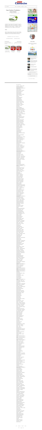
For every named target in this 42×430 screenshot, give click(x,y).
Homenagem (18, 247)
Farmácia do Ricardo (19, 215)
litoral (21, 280)
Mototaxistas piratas (19, 298)
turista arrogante (19, 405)
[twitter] (6, 6)
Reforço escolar (19, 379)
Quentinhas (23, 372)
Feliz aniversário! (22, 221)
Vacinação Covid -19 (19, 409)
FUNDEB (22, 229)
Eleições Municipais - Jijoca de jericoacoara (20, 196)
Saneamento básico (22, 385)
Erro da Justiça (18, 204)
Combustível (18, 158)
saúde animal (18, 387)
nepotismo (23, 302)
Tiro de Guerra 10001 (19, 398)
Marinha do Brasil (19, 284)
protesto (21, 370)
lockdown (18, 282)
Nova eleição (20, 306)
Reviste (22, 382)
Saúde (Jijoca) (20, 386)
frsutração (18, 228)
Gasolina (18, 233)
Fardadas (18, 214)
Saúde (17, 386)
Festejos (22, 223)
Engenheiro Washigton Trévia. (20, 202)
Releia (22, 380)
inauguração (22, 257)
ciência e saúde (18, 155)
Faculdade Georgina (19, 209)
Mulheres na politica (19, 300)
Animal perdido (18, 104)
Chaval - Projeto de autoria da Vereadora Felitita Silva (20, 151)
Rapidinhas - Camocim (19, 375)
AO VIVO (21, 105)
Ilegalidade (22, 250)
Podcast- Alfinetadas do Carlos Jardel (20, 339)
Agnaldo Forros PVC (19, 94)
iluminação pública (19, 253)
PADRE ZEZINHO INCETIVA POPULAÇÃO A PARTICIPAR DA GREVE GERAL (33, 58)
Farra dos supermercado (19, 219)
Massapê (17, 285)
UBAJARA (22, 405)
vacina (24, 407)
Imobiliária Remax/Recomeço (20, 255)
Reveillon (18, 382)
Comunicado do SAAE (19, 159)
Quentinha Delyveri (19, 372)
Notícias (22, 305)
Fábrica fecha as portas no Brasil (20, 208)
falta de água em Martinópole (20, 211)
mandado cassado (19, 283)
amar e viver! (18, 103)
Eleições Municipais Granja (20, 197)
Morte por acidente (19, 293)
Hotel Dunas (18, 249)
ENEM (20, 199)
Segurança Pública (22, 388)
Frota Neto (22, 227)
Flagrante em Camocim (19, 226)
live (23, 280)
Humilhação (21, 249)
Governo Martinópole (19, 242)
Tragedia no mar (21, 400)
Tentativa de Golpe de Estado (20, 396)
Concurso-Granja (19, 163)
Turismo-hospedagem (21, 404)
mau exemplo (20, 285)
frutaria (21, 228)
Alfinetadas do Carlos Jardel (20, 101)
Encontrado (18, 199)
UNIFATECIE (21, 406)
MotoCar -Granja (18, 296)
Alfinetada (18, 96)
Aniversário (22, 104)
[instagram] (8, 6)
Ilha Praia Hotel (22, 252)
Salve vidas (22, 384)
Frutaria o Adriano (19, 229)
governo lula (22, 241)
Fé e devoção (22, 220)
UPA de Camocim (18, 407)
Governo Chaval (18, 237)
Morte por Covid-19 (19, 294)
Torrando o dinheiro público (20, 399)
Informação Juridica (19, 261)
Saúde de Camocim (22, 387)
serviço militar (18, 392)
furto (17, 232)
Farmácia (20, 214)
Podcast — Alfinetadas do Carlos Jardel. (20, 337)
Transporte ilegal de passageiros (20, 402)
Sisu (17, 393)
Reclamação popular (22, 376)
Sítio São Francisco (20, 393)
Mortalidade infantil (19, 292)
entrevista (22, 203)
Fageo (22, 209)
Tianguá (20, 397)
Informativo (23, 261)
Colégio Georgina (23, 156)
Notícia (20, 305)
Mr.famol (23, 298)
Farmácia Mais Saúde (19, 218)
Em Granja (22, 198)
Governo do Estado (19, 239)
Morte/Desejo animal (19, 295)
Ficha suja (18, 224)
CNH (22, 155)
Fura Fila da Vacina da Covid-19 (20, 231)
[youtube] (7, 6)
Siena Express (22, 392)
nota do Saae (22, 304)
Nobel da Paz (18, 303)
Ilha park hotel (18, 252)
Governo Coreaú (23, 237)
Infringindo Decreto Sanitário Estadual (20, 263)
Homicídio (21, 247)
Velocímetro (19, 6)
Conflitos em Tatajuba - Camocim (20, 164)
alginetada (18, 102)
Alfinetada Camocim (19, 98)
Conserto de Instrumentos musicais (20, 165)
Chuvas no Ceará (18, 154)
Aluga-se (21, 102)
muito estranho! (18, 299)
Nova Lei (24, 306)
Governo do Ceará (19, 238)
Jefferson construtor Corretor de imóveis (21, 269)
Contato (25, 6)
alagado (17, 95)
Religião (17, 381)
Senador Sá (18, 390)
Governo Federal (18, 240)
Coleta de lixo (22, 157)
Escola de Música (19, 205)
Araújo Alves (18, 106)
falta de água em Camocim (19, 210)
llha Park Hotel (23, 281)
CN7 (21, 155)
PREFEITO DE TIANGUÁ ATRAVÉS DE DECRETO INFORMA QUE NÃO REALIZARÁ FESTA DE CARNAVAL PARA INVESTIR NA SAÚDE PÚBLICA (32, 61)
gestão (24, 233)
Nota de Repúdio (18, 304)
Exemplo (17, 207)
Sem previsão (18, 389)
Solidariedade (18, 394)
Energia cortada (21, 200)
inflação (18, 260)
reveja (20, 382)
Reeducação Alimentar (19, 377)
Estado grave (18, 206)
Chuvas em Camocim (19, 152)
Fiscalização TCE (18, 225)
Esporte (22, 205)
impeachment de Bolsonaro (20, 256)
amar (23, 102)
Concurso (23, 159)
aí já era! (23, 94)
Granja (23, 243)
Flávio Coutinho (18, 227)
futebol (19, 232)
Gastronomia (20, 233)
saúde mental (18, 388)
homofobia (18, 248)
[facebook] (5, 6)
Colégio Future (18, 156)
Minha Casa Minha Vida (19, 287)
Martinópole (22, 284)
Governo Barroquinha (19, 235)
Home (16, 6)
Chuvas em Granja (19, 153)
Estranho (21, 206)
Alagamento (20, 95)
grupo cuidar (18, 245)
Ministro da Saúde (19, 289)
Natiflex (17, 302)
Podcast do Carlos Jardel (20, 338)
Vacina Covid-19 (18, 408)
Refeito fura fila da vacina (20, 378)
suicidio (23, 394)
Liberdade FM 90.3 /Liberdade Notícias (20, 279)
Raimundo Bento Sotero (19, 373)
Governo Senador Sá (19, 243)
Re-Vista (23, 375)
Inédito (21, 259)
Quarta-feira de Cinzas (19, 371)
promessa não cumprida (19, 369)
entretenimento (18, 203)
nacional (22, 301)
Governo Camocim (19, 236)
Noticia (17, 305)
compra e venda (22, 158)
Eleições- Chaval (18, 198)
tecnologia (18, 395)
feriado (17, 222)
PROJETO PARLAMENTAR (19, 368)
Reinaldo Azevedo (19, 380)
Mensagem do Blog (23, 286)
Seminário (21, 389)
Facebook (22, 6)
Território (18, 397)
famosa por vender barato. (20, 213)
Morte (22, 292)
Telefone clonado (22, 395)
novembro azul (18, 307)
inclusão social (21, 258)
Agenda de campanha (19, 93)
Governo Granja (23, 240)
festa (19, 222)
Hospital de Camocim (22, 248)
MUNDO (17, 301)
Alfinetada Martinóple (19, 99)
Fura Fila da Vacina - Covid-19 (20, 230)
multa (22, 300)
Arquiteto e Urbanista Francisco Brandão (20, 109)
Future (22, 232)
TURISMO (17, 404)
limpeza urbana (18, 280)
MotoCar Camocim (19, 297)
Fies (20, 224)
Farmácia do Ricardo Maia (19, 216)
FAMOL (23, 212)
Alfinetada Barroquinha (19, 97)
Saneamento (18, 385)
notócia (17, 306)
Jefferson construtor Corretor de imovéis (21, 268)
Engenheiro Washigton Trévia (20, 201)
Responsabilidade (21, 381)
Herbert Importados (19, 246)
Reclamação (18, 376)
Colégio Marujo (18, 157)
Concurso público (19, 162)
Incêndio (18, 258)
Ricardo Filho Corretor (19, 383)
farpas (23, 218)
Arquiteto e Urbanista (19, 107)
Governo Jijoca (18, 241)
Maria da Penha (23, 283)
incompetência (18, 259)
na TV (19, 301)
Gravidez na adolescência (20, 244)
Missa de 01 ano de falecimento (20, 290)
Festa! (22, 222)
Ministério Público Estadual (20, 288)
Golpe (21, 234)
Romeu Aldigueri (18, 384)
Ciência (22, 154)
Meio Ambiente (18, 286)
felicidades (18, 221)
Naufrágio (20, 302)
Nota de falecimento (22, 303)
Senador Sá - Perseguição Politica (21, 391)
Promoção (18, 370)
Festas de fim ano (19, 223)
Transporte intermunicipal (20, 403)
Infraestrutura (18, 262)
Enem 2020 (23, 199)
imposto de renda (19, 257)
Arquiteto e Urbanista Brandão (20, 108)
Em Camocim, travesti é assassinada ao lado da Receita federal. (33, 64)
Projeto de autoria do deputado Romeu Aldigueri (20, 367)
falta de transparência (19, 212)
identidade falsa (18, 250)
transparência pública (19, 401)
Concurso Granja (19, 161)
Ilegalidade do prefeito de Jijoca (20, 251)
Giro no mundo (18, 234)
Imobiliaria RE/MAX (19, 254)
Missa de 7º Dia (18, 291)
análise (21, 103)
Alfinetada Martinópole (19, 100)
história (23, 246)
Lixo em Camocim (18, 281)
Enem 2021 (18, 200)
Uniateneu (18, 406)
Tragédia (18, 400)
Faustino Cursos (18, 220)
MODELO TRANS (22, 291)
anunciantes (18, 105)
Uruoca (22, 407)
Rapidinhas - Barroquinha (19, 374)
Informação (20, 260)
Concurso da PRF (18, 160)
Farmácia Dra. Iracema (19, 217)
